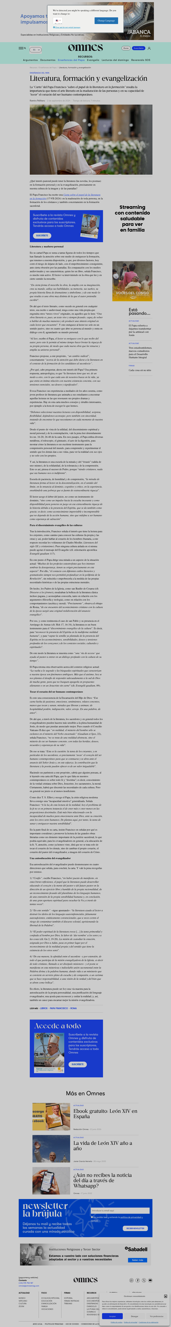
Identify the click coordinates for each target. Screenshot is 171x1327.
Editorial (68, 1298)
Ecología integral (50, 1298)
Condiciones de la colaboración (148, 1322)
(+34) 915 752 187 (26, 1283)
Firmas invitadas (71, 1301)
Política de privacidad (130, 1322)
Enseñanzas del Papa (71, 60)
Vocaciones (47, 1309)
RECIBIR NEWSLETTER (135, 1228)
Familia (44, 1306)
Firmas (67, 1293)
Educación (46, 1301)
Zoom (21, 1306)
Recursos (33, 67)
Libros (43, 1008)
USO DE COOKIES (72, 1324)
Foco (44, 1293)
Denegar (134, 1316)
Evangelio (93, 60)
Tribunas (68, 1303)
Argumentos (30, 60)
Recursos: (85, 56)
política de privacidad (131, 1217)
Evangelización (48, 1303)
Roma (73, 1008)
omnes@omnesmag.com (29, 1286)
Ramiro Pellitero (37, 101)
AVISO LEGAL (37, 1324)
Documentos (48, 60)
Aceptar (112, 1316)
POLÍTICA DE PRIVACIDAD (54, 1324)
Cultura (22, 1303)
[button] (165, 1296)
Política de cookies (117, 1322)
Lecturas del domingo (115, 60)
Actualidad (24, 1293)
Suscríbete (138, 48)
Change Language (106, 20)
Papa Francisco (59, 1008)
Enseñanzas (92, 1303)
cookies (94, 1220)
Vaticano (23, 1301)
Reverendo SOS (140, 60)
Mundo (22, 1298)
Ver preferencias (156, 1316)
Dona (126, 48)
